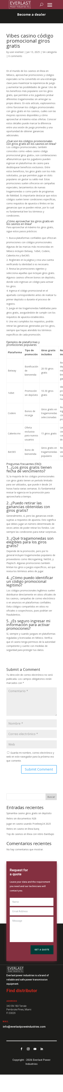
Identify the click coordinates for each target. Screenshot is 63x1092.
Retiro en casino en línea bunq (22, 828)
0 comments (15, 56)
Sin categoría (50, 52)
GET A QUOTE (42, 950)
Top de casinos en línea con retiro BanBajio (30, 834)
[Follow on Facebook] (21, 1049)
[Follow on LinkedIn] (41, 1049)
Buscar (51, 796)
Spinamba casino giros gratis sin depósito (29, 813)
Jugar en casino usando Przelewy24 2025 (28, 823)
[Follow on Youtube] (35, 1049)
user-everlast (17, 52)
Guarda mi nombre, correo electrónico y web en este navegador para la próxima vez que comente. (30, 756)
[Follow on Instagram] (28, 1049)
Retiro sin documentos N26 (21, 818)
